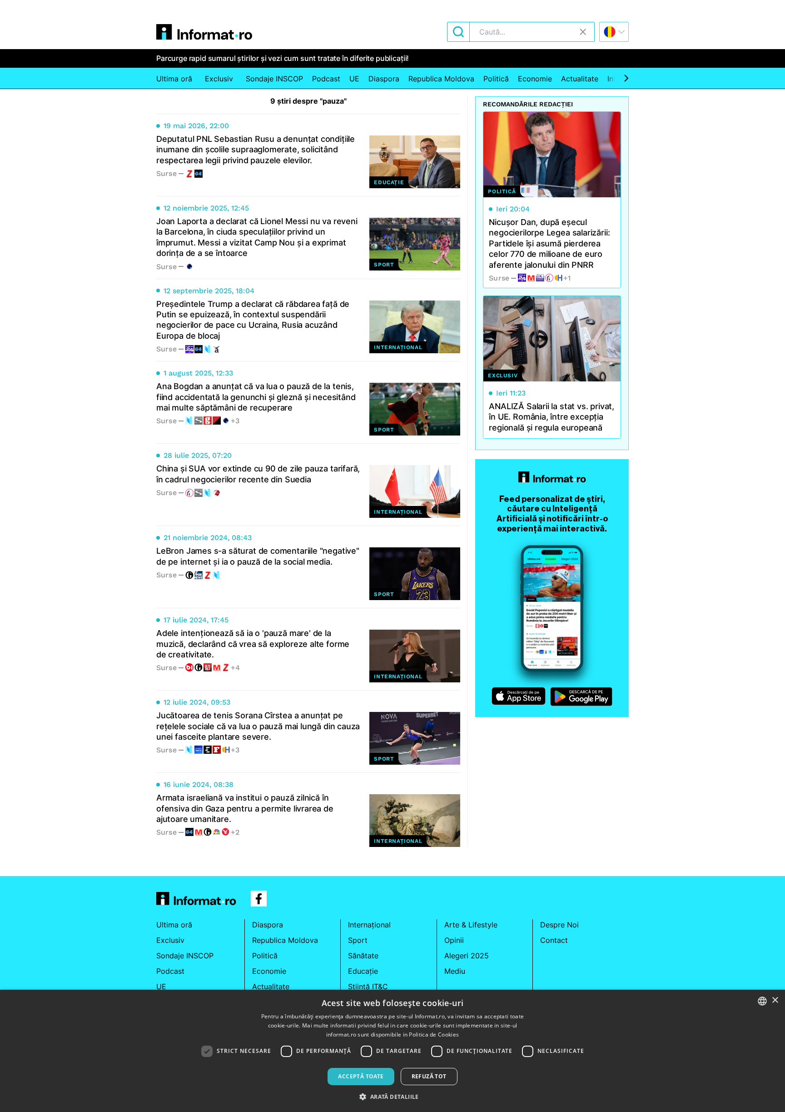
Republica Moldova (441, 78)
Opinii (454, 940)
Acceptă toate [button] (360, 1076)
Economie (535, 78)
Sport (358, 940)
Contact (554, 940)
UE (354, 78)
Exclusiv (219, 78)
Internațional (369, 924)
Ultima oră (174, 78)
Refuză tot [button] (429, 1076)
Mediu (454, 971)
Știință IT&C (368, 986)
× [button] (774, 1000)
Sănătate (363, 955)
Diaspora (383, 78)
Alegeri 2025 (466, 955)
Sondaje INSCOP (274, 78)
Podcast (326, 78)
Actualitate (579, 78)
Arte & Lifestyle (470, 924)
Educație (363, 971)
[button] (392, 1096)
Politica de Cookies (434, 1034)
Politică (496, 78)
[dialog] (392, 1051)
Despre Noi (559, 924)
